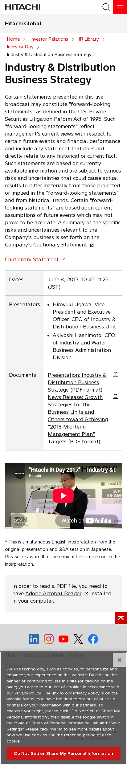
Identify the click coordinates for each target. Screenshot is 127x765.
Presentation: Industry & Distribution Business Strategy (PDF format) (77, 382)
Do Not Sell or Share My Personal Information (63, 753)
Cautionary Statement (62, 245)
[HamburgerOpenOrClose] (120, 7)
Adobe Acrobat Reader (55, 593)
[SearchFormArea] (106, 7)
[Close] (119, 660)
